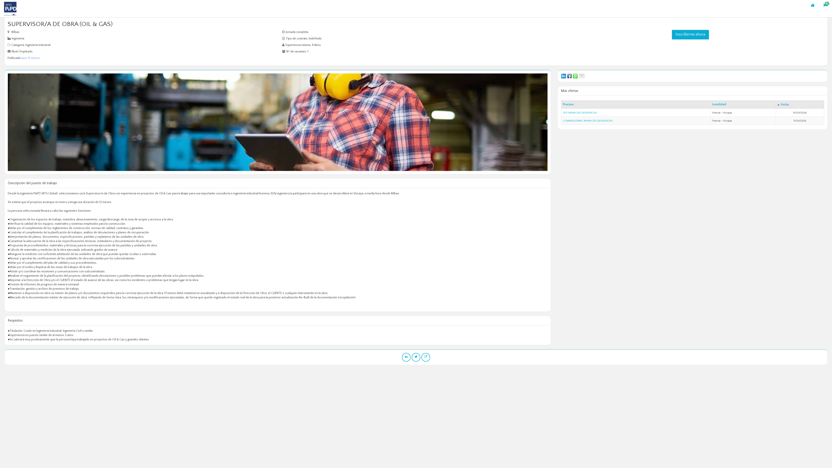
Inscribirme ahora (690, 34)
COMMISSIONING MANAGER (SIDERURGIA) (588, 120)
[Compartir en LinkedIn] (563, 76)
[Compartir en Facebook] (569, 76)
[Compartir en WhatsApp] (575, 76)
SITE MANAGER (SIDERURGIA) (580, 112)
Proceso (568, 104)
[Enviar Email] (581, 76)
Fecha (785, 104)
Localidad (719, 104)
